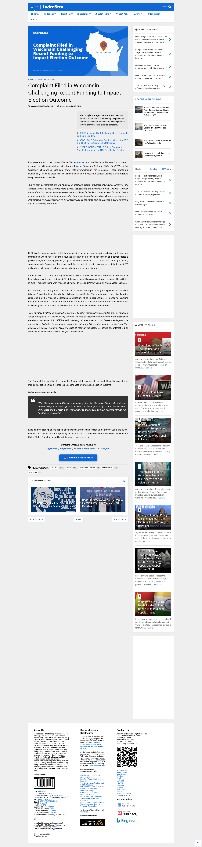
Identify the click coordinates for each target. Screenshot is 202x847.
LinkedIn (120, 784)
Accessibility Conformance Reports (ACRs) (90, 776)
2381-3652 (42, 792)
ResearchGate (122, 790)
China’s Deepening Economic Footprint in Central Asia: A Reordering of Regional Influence (152, 432)
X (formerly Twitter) (124, 795)
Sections (67, 14)
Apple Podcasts (122, 774)
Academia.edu (122, 770)
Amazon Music (122, 772)
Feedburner (89, 448)
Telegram (105, 448)
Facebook (120, 776)
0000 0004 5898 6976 (46, 799)
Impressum (155, 14)
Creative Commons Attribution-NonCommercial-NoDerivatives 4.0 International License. (91, 745)
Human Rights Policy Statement (92, 802)
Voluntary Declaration (88, 806)
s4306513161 (49, 807)
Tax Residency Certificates (90, 804)
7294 (52, 809)
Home (36, 14)
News (53, 79)
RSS (35, 19)
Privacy (138, 14)
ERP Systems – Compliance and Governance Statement (92, 788)
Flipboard (78, 448)
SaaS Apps (123, 14)
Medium (120, 788)
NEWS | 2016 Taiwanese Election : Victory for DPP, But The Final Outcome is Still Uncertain (102, 141)
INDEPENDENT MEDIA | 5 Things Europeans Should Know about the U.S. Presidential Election (100, 148)
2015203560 (58, 795)
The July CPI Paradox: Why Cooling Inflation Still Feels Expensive (155, 127)
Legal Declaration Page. (97, 766)
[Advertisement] (51, 130)
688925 (53, 811)
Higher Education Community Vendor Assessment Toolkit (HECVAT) (91, 798)
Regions (50, 14)
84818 (43, 805)
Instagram (120, 782)
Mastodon (120, 786)
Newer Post (36, 520)
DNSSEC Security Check (89, 785)
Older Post (120, 520)
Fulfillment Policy (86, 791)
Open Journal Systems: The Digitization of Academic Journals (152, 349)
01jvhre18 (43, 803)
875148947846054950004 (50, 801)
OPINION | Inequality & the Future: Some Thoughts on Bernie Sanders (53, 504)
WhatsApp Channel (124, 793)
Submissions (103, 14)
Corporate (84, 14)
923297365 (49, 793)
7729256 (55, 827)
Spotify (119, 792)
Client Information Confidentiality (92, 783)
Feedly (119, 778)
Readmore (148, 368)
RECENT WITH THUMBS (148, 99)
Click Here (84, 812)
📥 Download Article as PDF (78, 458)
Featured (42, 79)
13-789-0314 (53, 813)
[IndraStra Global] (53, 7)
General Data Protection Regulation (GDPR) (89, 794)
